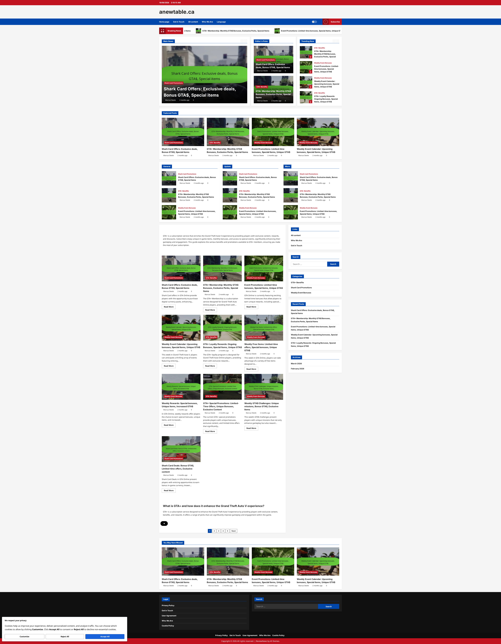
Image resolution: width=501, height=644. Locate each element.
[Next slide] (245, 41)
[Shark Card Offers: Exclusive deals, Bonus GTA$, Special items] (183, 132)
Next (233, 531)
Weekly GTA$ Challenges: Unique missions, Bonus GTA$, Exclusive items (261, 406)
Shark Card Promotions (266, 60)
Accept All (104, 636)
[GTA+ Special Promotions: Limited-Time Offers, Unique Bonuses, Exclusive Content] (222, 387)
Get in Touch (178, 22)
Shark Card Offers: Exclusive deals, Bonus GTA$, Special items (169, 178)
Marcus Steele (170, 100)
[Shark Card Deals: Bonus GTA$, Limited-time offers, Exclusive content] (181, 449)
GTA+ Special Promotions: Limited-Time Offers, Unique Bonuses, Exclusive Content (221, 406)
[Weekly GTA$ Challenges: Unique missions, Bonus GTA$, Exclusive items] (263, 387)
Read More (170, 307)
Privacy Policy (168, 605)
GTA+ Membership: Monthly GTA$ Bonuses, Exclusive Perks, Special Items (199, 89)
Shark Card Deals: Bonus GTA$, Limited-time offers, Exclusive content (178, 468)
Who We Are (207, 22)
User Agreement (169, 615)
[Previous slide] (242, 41)
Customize (24, 636)
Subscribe (335, 21)
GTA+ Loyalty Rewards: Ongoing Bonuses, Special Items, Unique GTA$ (306, 97)
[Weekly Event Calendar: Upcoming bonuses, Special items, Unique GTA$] (318, 132)
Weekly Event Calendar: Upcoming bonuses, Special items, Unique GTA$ (333, 31)
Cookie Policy (168, 626)
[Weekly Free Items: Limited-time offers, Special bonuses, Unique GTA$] (263, 328)
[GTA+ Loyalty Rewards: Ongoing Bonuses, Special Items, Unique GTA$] (222, 328)
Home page (164, 22)
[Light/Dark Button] (314, 21)
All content (193, 22)
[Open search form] (319, 21)
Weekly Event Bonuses (323, 62)
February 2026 (297, 368)
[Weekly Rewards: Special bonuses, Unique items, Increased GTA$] (181, 387)
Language (221, 22)
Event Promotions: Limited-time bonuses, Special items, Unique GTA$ (258, 31)
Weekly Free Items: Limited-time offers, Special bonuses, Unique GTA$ (261, 347)
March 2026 (296, 363)
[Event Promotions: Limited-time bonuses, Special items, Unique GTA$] (273, 132)
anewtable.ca (176, 11)
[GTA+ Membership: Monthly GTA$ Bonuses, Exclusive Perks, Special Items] (228, 132)
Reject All (65, 636)
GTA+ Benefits (170, 77)
